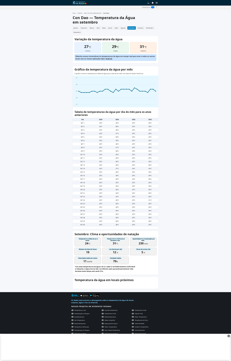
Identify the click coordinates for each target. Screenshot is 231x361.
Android (109, 59)
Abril (98, 28)
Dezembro (77, 32)
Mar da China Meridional (92, 13)
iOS (102, 59)
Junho (110, 28)
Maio (104, 28)
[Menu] (156, 2)
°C (152, 7)
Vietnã (80, 13)
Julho (116, 28)
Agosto (123, 28)
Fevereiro (84, 28)
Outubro (141, 28)
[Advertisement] (44, 347)
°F (156, 7)
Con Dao (106, 13)
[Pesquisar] (148, 2)
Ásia (74, 13)
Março (92, 28)
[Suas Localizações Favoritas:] (152, 2)
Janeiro (75, 28)
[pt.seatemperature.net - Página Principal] (80, 2)
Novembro (149, 28)
